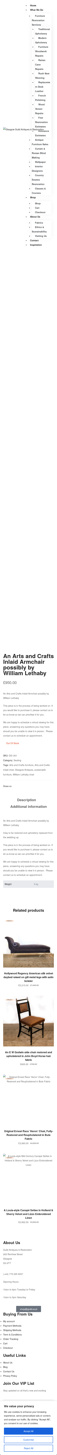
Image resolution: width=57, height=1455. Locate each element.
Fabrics (39, 222)
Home (33, 5)
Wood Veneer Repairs (40, 109)
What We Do (36, 9)
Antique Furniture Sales (40, 142)
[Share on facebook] (14, 786)
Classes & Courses (39, 190)
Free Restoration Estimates (41, 122)
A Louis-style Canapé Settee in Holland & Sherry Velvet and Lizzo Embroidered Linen (28, 1214)
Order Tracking (10, 1339)
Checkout (40, 212)
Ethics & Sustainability (39, 229)
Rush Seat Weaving (42, 75)
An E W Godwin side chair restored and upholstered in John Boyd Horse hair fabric (28, 1056)
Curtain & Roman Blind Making (39, 153)
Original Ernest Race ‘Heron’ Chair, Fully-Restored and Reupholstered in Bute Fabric (28, 1135)
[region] (28, 1428)
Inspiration (36, 244)
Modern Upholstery (41, 40)
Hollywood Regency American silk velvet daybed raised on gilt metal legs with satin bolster (28, 977)
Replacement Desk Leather (42, 87)
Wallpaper (40, 161)
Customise (28, 1439)
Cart (37, 207)
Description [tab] (26, 799)
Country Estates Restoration (38, 180)
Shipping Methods (12, 1330)
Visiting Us (41, 235)
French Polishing (40, 98)
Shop (33, 197)
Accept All (28, 1431)
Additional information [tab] (28, 806)
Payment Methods (12, 1325)
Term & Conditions (12, 1334)
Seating (17, 760)
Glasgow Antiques (24, 769)
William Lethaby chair (23, 774)
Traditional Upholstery (42, 31)
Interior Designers (37, 168)
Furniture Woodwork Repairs (41, 51)
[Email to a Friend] (23, 786)
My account (9, 1321)
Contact (34, 240)
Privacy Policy (10, 1375)
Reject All (28, 1448)
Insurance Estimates (42, 133)
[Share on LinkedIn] (18, 786)
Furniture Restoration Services (38, 20)
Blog (5, 1367)
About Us (35, 216)
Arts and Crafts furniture (21, 765)
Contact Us (8, 1371)
